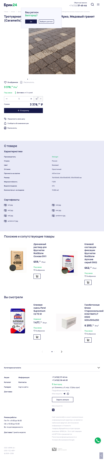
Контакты (22, 382)
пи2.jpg (58, 205)
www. (58, 417)
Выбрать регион (46, 22)
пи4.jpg (58, 210)
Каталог (13, 11)
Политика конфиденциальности (63, 437)
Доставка (8, 392)
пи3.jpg (10, 210)
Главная (6, 11)
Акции (6, 377)
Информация (23, 377)
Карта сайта (23, 387)
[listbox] (38, 98)
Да (31, 22)
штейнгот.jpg (60, 216)
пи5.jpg (10, 216)
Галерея (7, 387)
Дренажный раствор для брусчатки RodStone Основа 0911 (40, 250)
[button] (42, 352)
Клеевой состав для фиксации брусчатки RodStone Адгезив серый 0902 (90, 253)
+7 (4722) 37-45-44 (59, 377)
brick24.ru (63, 417)
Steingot (55, 157)
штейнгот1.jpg (13, 221)
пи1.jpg (10, 205)
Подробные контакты (61, 390)
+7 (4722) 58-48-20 (60, 380)
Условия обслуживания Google (63, 440)
